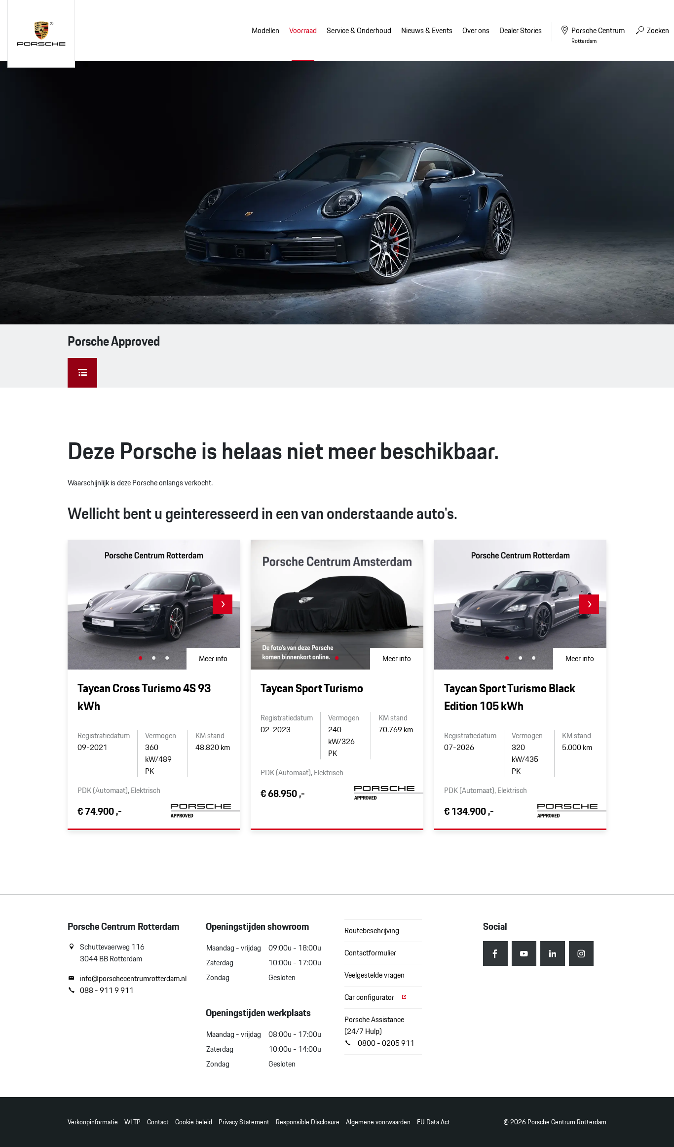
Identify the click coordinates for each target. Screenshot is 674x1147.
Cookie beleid (193, 1122)
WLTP (132, 1122)
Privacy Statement (244, 1122)
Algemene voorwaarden (378, 1122)
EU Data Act (433, 1122)
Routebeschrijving (371, 930)
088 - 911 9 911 (107, 990)
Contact (158, 1122)
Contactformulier (370, 953)
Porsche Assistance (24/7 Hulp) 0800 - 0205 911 (379, 1031)
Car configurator (370, 997)
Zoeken (657, 30)
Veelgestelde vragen (374, 975)
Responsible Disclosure (307, 1122)
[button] (222, 604)
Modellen (265, 30)
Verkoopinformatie (93, 1122)
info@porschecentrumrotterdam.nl (133, 979)
